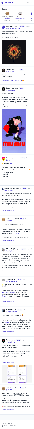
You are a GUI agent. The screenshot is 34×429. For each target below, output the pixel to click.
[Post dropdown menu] (31, 26)
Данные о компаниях (9, 426)
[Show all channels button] (31, 9)
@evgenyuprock (11, 311)
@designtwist (10, 251)
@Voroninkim (10, 71)
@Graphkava (8, 190)
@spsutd (9, 220)
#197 (11, 163)
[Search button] (27, 2)
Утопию (7, 322)
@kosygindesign (11, 281)
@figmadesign (10, 342)
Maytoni (4, 296)
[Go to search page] (27, 2)
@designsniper (11, 90)
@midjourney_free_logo (13, 28)
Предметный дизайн (9, 292)
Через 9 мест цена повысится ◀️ (13, 80)
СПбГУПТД (15, 233)
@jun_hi (8, 160)
